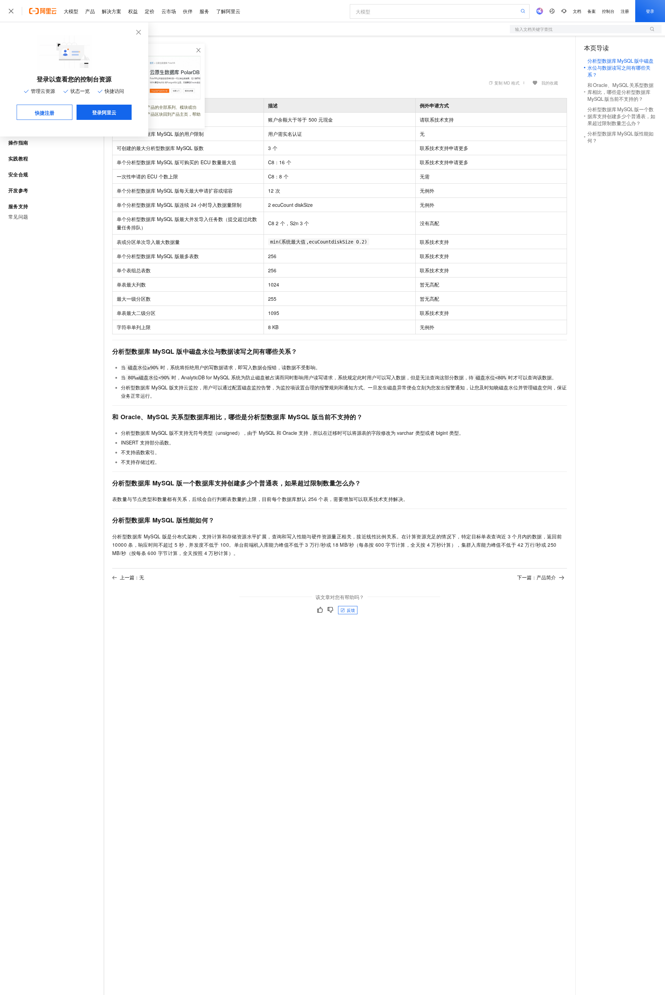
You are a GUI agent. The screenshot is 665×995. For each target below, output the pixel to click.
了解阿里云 (228, 11)
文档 (577, 11)
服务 (204, 11)
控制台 (608, 11)
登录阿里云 (104, 112)
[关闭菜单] (11, 11)
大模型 (71, 11)
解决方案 (111, 11)
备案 (591, 11)
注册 (625, 11)
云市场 (168, 11)
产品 (90, 11)
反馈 (351, 610)
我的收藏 (549, 83)
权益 (133, 11)
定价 (149, 11)
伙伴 (188, 11)
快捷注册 (44, 112)
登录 (650, 11)
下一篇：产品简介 (536, 577)
